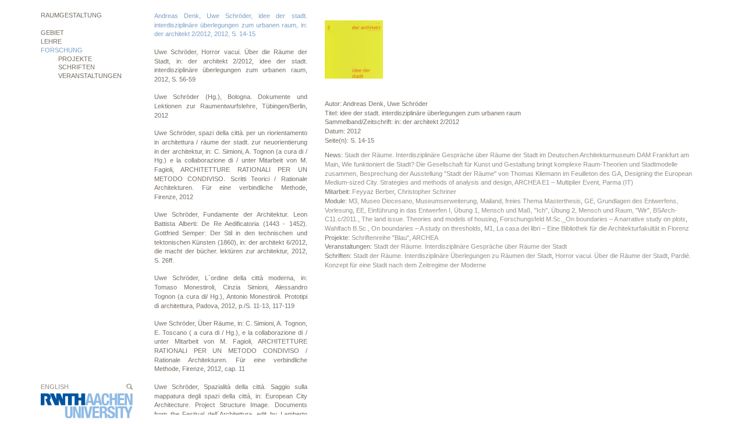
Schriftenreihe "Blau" (380, 237)
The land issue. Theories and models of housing (428, 218)
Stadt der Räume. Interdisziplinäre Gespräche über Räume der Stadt (470, 246)
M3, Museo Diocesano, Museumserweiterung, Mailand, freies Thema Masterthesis (465, 200)
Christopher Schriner (427, 191)
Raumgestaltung (71, 15)
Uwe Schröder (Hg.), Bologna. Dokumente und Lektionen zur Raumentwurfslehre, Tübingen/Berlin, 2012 (230, 105)
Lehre (51, 41)
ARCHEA (425, 237)
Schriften (76, 66)
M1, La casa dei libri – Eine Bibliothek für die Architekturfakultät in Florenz (586, 228)
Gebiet (52, 32)
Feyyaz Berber (373, 191)
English (55, 386)
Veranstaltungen (90, 75)
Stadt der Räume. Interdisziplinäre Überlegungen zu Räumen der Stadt (452, 255)
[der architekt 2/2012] (354, 49)
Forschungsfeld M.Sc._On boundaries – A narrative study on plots (593, 218)
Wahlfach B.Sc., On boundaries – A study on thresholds (403, 228)
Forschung (62, 50)
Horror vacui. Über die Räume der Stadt (611, 255)
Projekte (75, 58)
